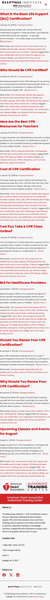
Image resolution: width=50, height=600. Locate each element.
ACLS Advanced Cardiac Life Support (27, 95)
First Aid (42, 49)
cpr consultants (7, 273)
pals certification (37, 220)
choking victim (35, 322)
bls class (26, 319)
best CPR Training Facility (22, 109)
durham (3, 327)
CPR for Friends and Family (22, 151)
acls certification (7, 211)
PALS (40, 205)
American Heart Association (27, 46)
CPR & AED (20, 100)
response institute (28, 60)
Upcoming (39, 313)
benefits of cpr (14, 319)
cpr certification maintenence (32, 417)
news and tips (22, 52)
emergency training (17, 327)
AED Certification (27, 211)
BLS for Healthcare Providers (23, 282)
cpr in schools (39, 159)
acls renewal (11, 470)
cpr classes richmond (24, 58)
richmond (21, 276)
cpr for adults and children (17, 324)
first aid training (22, 220)
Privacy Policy (38, 596)
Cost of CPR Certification (20, 169)
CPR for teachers (24, 159)
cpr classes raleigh (8, 112)
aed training (41, 211)
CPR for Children (37, 324)
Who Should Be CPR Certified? (24, 70)
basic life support (33, 55)
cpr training (38, 217)
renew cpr (12, 422)
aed (18, 211)
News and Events (7, 52)
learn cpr (15, 60)
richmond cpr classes (17, 115)
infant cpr (18, 330)
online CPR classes (32, 273)
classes (22, 49)
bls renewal (20, 270)
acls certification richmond (12, 55)
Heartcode (8, 103)
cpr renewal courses (26, 476)
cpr (27, 270)
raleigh (44, 273)
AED (12, 46)
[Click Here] (46, 4)
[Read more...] (6, 41)
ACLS (13, 193)
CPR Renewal (32, 49)
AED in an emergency (26, 316)
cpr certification (41, 109)
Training (33, 52)
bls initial (13, 322)
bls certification (33, 214)
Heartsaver (5, 313)
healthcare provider (36, 327)
